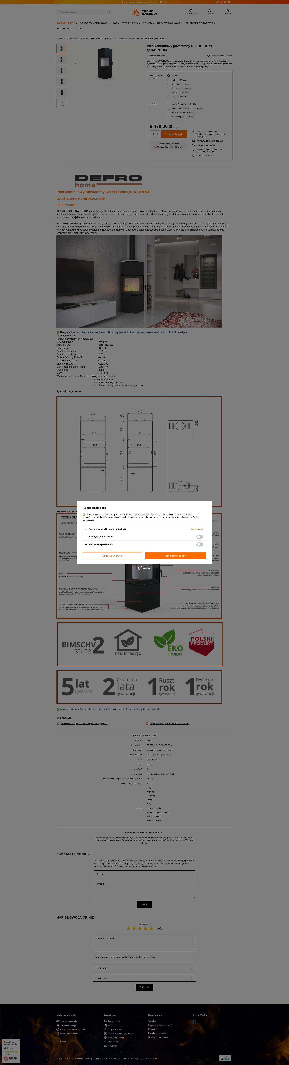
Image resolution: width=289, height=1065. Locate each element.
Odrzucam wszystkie (112, 556)
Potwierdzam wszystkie (175, 556)
